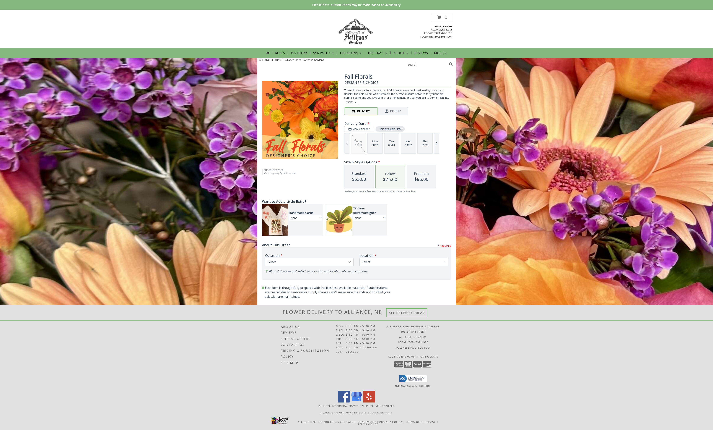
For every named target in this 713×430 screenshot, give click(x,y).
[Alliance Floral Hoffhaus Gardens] (356, 31)
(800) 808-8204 (443, 36)
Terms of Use (368, 424)
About (399, 53)
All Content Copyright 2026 (320, 421)
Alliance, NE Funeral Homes (339, 406)
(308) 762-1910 (443, 33)
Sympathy (321, 53)
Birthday (299, 53)
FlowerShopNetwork (359, 421)
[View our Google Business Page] (356, 401)
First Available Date (390, 129)
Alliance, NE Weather (336, 412)
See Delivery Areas (406, 313)
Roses (280, 53)
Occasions (349, 53)
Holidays (376, 53)
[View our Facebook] (344, 401)
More (438, 53)
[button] (442, 17)
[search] (451, 64)
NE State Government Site (373, 412)
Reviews (421, 53)
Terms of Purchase (421, 421)
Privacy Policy (390, 421)
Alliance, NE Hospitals (378, 406)
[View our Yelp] (369, 401)
